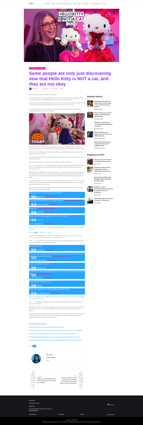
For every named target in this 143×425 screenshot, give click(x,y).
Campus (104, 3)
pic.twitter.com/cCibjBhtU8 (46, 208)
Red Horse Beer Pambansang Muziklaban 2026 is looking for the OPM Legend (102, 179)
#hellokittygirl (74, 296)
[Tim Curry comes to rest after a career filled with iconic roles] (90, 162)
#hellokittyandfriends (66, 296)
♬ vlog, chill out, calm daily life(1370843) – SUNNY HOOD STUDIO (48, 237)
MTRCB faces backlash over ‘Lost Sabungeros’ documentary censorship (103, 124)
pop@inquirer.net (33, 410)
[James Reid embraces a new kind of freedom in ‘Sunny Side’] (90, 201)
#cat (62, 235)
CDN (91, 3)
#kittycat (71, 235)
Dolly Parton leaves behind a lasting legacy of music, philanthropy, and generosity (102, 169)
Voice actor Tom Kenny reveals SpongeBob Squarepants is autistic (46, 327)
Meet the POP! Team (34, 403)
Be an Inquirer (110, 414)
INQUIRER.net (97, 3)
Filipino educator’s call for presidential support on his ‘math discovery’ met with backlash (52, 333)
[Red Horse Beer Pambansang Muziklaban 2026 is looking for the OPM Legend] (90, 179)
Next (75, 376)
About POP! (32, 400)
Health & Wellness (77, 3)
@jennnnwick (32, 296)
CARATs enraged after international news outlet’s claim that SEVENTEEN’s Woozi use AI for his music (55, 340)
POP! (31, 4)
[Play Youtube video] (57, 129)
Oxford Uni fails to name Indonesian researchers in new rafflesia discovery (103, 134)
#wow (30, 237)
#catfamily (75, 235)
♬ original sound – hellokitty (44, 232)
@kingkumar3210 (33, 235)
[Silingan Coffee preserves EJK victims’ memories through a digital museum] (90, 115)
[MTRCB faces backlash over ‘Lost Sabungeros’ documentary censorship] (90, 125)
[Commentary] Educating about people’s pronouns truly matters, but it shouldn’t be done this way (54, 337)
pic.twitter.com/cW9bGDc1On (73, 200)
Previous (39, 377)
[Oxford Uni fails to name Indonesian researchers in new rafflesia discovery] (90, 134)
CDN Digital (61, 414)
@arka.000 (31, 227)
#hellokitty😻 (81, 296)
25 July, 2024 (45, 88)
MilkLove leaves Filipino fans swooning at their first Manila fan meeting (46, 380)
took (60, 172)
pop (34, 346)
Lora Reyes (35, 88)
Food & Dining (60, 3)
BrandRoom (86, 3)
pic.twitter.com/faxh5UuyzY (44, 274)
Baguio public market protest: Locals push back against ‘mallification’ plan (102, 143)
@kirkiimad (32, 232)
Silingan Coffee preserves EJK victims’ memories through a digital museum (102, 114)
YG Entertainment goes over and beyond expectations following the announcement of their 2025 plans (55, 330)
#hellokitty (37, 227)
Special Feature (68, 3)
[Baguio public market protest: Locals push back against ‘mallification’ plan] (90, 144)
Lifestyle (53, 3)
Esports (82, 414)
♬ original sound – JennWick (36, 298)
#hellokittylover (56, 296)
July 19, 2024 (49, 197)
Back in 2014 (32, 165)
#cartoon (80, 235)
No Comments (54, 88)
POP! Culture (47, 3)
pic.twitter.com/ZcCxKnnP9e (62, 256)
